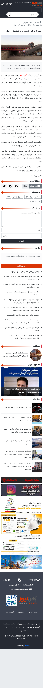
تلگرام (5, 580)
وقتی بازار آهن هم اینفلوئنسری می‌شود (25, 272)
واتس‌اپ (12, 585)
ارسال (21, 241)
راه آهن (37, 197)
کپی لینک (34, 186)
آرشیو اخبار (9, 612)
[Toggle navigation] (38, 9)
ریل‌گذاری (28, 197)
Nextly (27, 646)
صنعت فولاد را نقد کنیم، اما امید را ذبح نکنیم (23, 315)
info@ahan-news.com (20, 589)
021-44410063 (31, 580)
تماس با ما (33, 612)
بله (15, 580)
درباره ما (21, 612)
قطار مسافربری (35, 201)
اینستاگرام (27, 585)
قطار (8, 197)
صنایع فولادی (17, 197)
